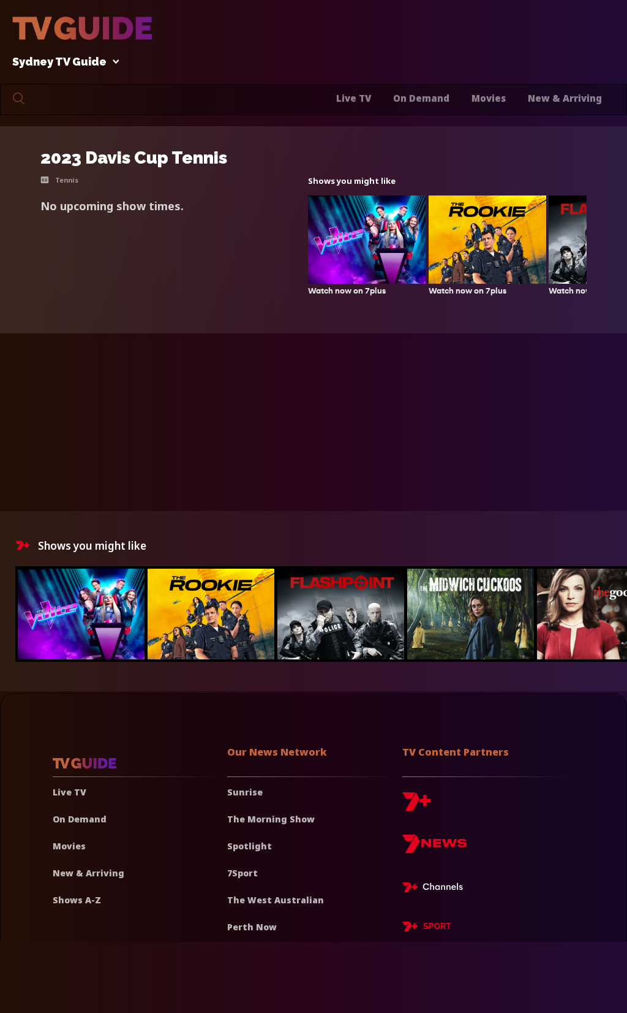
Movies (488, 98)
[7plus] (416, 806)
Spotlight (249, 846)
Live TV (353, 98)
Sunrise (245, 792)
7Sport (242, 873)
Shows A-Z (77, 900)
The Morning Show (271, 819)
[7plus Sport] (426, 928)
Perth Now (252, 927)
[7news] (434, 848)
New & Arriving (565, 98)
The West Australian (275, 900)
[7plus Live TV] (436, 889)
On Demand (421, 98)
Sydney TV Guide (59, 62)
